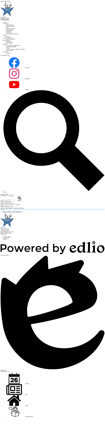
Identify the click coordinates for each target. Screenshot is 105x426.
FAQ (7, 27)
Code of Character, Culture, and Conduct (15, 49)
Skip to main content (5, 1)
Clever (7, 47)
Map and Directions (10, 28)
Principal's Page (9, 24)
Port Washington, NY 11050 (7, 231)
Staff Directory (9, 42)
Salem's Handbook (10, 26)
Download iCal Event (19, 208)
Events (2, 209)
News (26, 394)
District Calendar (7, 236)
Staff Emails (9, 41)
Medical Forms (9, 50)
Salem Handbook (29, 416)
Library (8, 36)
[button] (6, 23)
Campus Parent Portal (11, 46)
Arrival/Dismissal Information (13, 45)
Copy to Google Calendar (6, 208)
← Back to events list (6, 211)
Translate (11, 195)
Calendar (8, 53)
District (26, 405)
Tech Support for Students (12, 33)
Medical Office (9, 30)
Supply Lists (9, 32)
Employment (6, 238)
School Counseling (10, 39)
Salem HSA (9, 31)
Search (2, 200)
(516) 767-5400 (7, 233)
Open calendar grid (17, 211)
